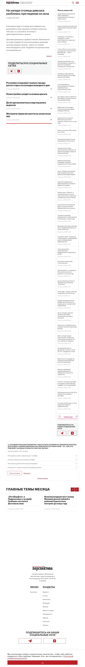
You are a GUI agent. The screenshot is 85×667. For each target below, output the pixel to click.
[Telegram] (61, 433)
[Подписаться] (19, 71)
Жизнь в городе (48, 610)
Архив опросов (42, 478)
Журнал (45, 617)
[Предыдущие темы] (73, 489)
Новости (49, 56)
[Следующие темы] (77, 489)
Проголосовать (15, 473)
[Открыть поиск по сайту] (73, 2)
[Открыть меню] (77, 2)
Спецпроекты (47, 614)
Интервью (46, 603)
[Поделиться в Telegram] (11, 71)
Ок (42, 662)
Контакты (33, 592)
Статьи (45, 595)
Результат (27, 473)
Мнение (45, 606)
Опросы (45, 625)
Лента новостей (65, 10)
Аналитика (46, 599)
